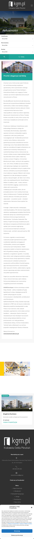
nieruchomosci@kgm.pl (17, 475)
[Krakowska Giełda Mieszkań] (17, 8)
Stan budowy (4, 42)
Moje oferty (17, 502)
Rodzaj (3, 49)
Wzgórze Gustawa (9, 414)
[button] (31, 507)
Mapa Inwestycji (17, 488)
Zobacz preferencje (17, 535)
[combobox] (17, 39)
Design (17, 496)
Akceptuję (17, 531)
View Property (17, 408)
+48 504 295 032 (17, 469)
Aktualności (17, 491)
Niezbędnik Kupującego (17, 493)
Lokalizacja (4, 36)
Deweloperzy (17, 499)
